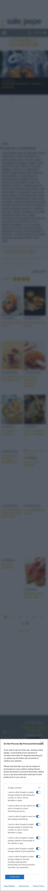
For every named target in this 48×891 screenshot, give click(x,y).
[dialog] (24, 815)
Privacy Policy (38, 886)
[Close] (43, 743)
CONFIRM (14, 877)
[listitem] (24, 787)
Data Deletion (9, 886)
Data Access (24, 886)
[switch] (38, 792)
